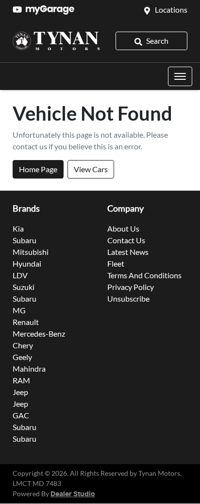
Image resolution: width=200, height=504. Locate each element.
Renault (26, 321)
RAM (21, 380)
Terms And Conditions (144, 275)
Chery (23, 345)
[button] (180, 76)
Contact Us (126, 240)
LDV (20, 275)
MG (19, 310)
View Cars (91, 169)
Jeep (20, 391)
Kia (18, 228)
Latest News (128, 251)
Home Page (38, 169)
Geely (22, 356)
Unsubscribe (128, 298)
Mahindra (29, 368)
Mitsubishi (31, 251)
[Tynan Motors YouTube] (19, 9)
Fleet (115, 263)
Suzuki (23, 286)
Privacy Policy (130, 286)
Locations (171, 9)
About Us (123, 228)
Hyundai (27, 263)
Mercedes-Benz (39, 333)
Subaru (24, 240)
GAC (21, 415)
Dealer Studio (72, 494)
